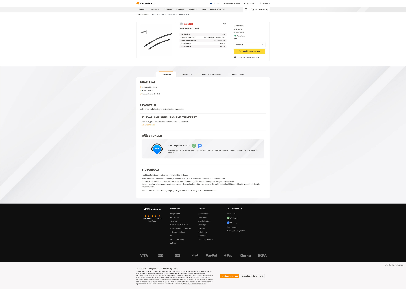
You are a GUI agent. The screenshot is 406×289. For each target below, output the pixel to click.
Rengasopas (174, 217)
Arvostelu (187, 75)
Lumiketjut (168, 9)
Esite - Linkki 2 (147, 90)
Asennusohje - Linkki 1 (150, 87)
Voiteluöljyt (180, 9)
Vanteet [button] (154, 9)
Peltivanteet (202, 217)
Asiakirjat (166, 75)
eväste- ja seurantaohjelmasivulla (156, 282)
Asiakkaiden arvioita (232, 3)
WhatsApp (234, 218)
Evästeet (173, 243)
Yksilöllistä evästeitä (252, 276)
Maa (171, 236)
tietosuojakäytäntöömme (193, 184)
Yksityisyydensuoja (177, 239)
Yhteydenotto (249, 3)
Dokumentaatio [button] (148, 125)
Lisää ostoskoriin (251, 51)
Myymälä (192, 9)
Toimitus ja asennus (217, 9)
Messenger (234, 223)
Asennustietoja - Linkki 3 (151, 94)
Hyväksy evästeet (230, 276)
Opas (204, 9)
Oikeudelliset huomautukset (180, 228)
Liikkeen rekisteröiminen (179, 225)
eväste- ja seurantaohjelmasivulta (195, 284)
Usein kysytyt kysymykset (236, 231)
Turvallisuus (238, 75)
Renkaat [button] (142, 9)
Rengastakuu (175, 214)
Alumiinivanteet (204, 221)
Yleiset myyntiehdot (177, 232)
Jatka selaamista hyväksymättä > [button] (394, 265)
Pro (218, 3)
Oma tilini (266, 3)
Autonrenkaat (203, 214)
